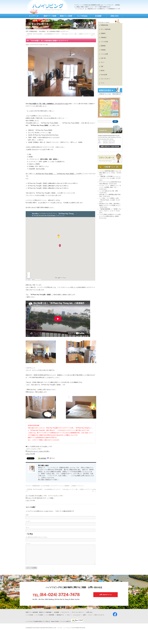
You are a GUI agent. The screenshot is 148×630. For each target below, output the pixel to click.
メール (28, 521)
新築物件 (67, 485)
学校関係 (103, 50)
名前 (27, 515)
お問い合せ (89, 612)
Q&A (82, 16)
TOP (34, 16)
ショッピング (76, 615)
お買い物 (103, 58)
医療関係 (103, 45)
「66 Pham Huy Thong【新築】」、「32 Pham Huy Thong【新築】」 (55, 173)
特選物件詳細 (33, 31)
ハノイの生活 (29, 615)
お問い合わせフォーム (105, 594)
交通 (102, 66)
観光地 (102, 70)
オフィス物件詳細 (105, 29)
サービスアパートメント (57, 485)
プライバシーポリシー (78, 612)
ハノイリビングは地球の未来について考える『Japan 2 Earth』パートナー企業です (48, 621)
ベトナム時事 (104, 54)
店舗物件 (103, 33)
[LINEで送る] (42, 458)
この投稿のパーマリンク (77, 485)
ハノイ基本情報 (50, 615)
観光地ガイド (60, 615)
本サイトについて (99, 615)
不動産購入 (104, 37)
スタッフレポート (105, 78)
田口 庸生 (45, 44)
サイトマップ (65, 612)
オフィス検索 (66, 16)
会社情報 (98, 16)
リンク (102, 83)
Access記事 (104, 74)
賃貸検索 (50, 16)
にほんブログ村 (30, 453)
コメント (28, 543)
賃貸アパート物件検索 (32, 612)
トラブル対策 (104, 41)
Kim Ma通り (46, 485)
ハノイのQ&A (39, 615)
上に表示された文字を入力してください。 (37, 537)
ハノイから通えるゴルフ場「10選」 (109, 191)
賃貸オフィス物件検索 (45, 612)
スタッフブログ (110, 158)
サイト (27, 527)
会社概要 (56, 612)
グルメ (102, 62)
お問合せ (114, 16)
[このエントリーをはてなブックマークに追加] (48, 458)
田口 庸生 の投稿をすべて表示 (48, 479)
